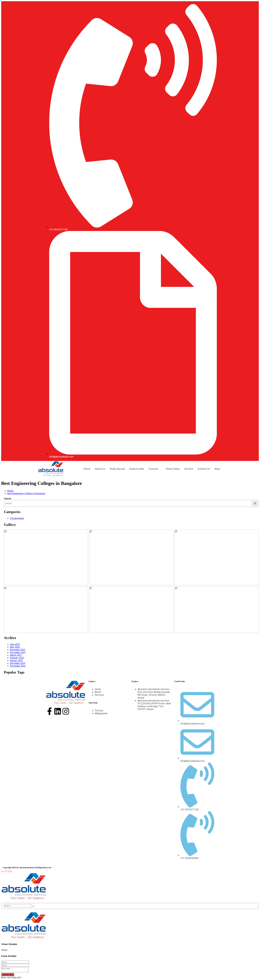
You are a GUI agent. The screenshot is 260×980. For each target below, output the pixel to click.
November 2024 (17, 666)
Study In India (136, 468)
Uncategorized (17, 518)
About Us (100, 468)
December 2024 (17, 663)
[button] (155, 468)
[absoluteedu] (23, 899)
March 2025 (16, 655)
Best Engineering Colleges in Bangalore (26, 493)
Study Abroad (117, 468)
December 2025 (17, 649)
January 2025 (16, 660)
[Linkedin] (57, 711)
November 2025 (17, 652)
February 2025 (17, 657)
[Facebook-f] (49, 711)
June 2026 (15, 644)
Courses (153, 468)
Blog (217, 468)
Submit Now (7, 974)
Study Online (173, 468)
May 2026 (15, 647)
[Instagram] (66, 711)
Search (7, 498)
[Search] (255, 503)
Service (188, 468)
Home (87, 468)
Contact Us (204, 468)
